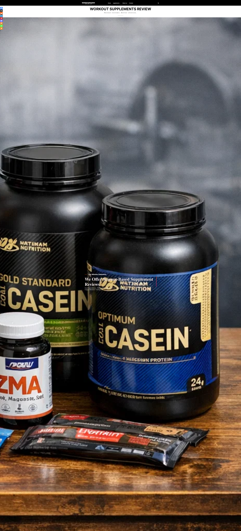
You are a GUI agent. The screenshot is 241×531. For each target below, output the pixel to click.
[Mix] (1, 23)
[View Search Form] (158, 3)
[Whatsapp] (1, 26)
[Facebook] (1, 8)
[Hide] (0, 30)
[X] (1, 10)
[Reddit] (1, 13)
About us (125, 3)
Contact (131, 3)
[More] (1, 28)
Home (109, 3)
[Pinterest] (1, 18)
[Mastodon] (1, 21)
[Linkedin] (1, 16)
